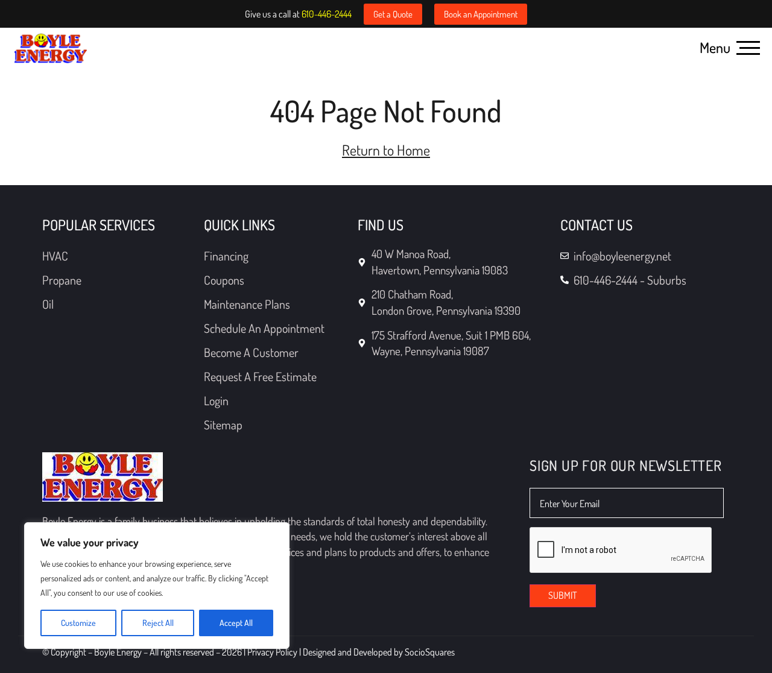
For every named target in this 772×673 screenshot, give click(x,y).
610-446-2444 (327, 14)
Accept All (236, 623)
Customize (78, 623)
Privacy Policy (273, 652)
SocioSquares (430, 652)
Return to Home (386, 150)
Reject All (158, 623)
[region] (157, 585)
